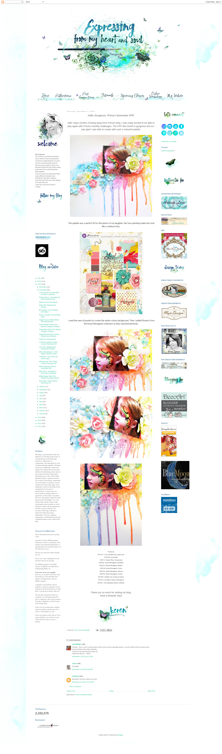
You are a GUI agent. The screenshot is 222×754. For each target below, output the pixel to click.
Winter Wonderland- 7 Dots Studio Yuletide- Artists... (48, 353)
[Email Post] (97, 630)
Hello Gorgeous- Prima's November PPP (47, 367)
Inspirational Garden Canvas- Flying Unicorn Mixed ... (49, 335)
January (42, 414)
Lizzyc (74, 663)
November (43, 290)
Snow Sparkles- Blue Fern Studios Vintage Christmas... (50, 325)
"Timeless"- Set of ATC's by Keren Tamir (48, 357)
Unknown (75, 676)
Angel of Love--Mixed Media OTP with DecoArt (49, 321)
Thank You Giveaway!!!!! (47, 339)
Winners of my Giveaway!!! (48, 302)
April (41, 405)
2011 (39, 426)
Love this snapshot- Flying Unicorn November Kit (48, 343)
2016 (39, 281)
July (41, 396)
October (42, 387)
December (43, 287)
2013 (39, 420)
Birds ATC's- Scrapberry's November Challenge (48, 372)
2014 (39, 417)
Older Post (151, 691)
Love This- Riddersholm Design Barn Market (47, 348)
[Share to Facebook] (108, 630)
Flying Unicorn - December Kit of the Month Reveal (49, 298)
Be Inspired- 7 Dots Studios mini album (48, 311)
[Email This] (101, 630)
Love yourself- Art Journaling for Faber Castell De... (49, 293)
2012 (39, 423)
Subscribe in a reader (169, 141)
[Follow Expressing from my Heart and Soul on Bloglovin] (42, 239)
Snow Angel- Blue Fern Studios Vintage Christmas (50, 330)
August (42, 393)
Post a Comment (75, 686)
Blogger (120, 735)
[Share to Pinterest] (111, 630)
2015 (39, 284)
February (42, 411)
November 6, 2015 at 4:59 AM (82, 669)
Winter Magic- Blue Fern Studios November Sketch (49, 377)
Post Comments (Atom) (84, 695)
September (43, 390)
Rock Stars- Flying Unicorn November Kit (48, 382)
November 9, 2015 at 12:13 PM (83, 682)
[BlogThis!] (103, 630)
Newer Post (71, 691)
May (41, 402)
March (41, 408)
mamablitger (76, 644)
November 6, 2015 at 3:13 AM (82, 656)
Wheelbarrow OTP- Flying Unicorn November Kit (48, 362)
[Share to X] (106, 630)
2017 (39, 278)
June (41, 399)
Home (111, 691)
